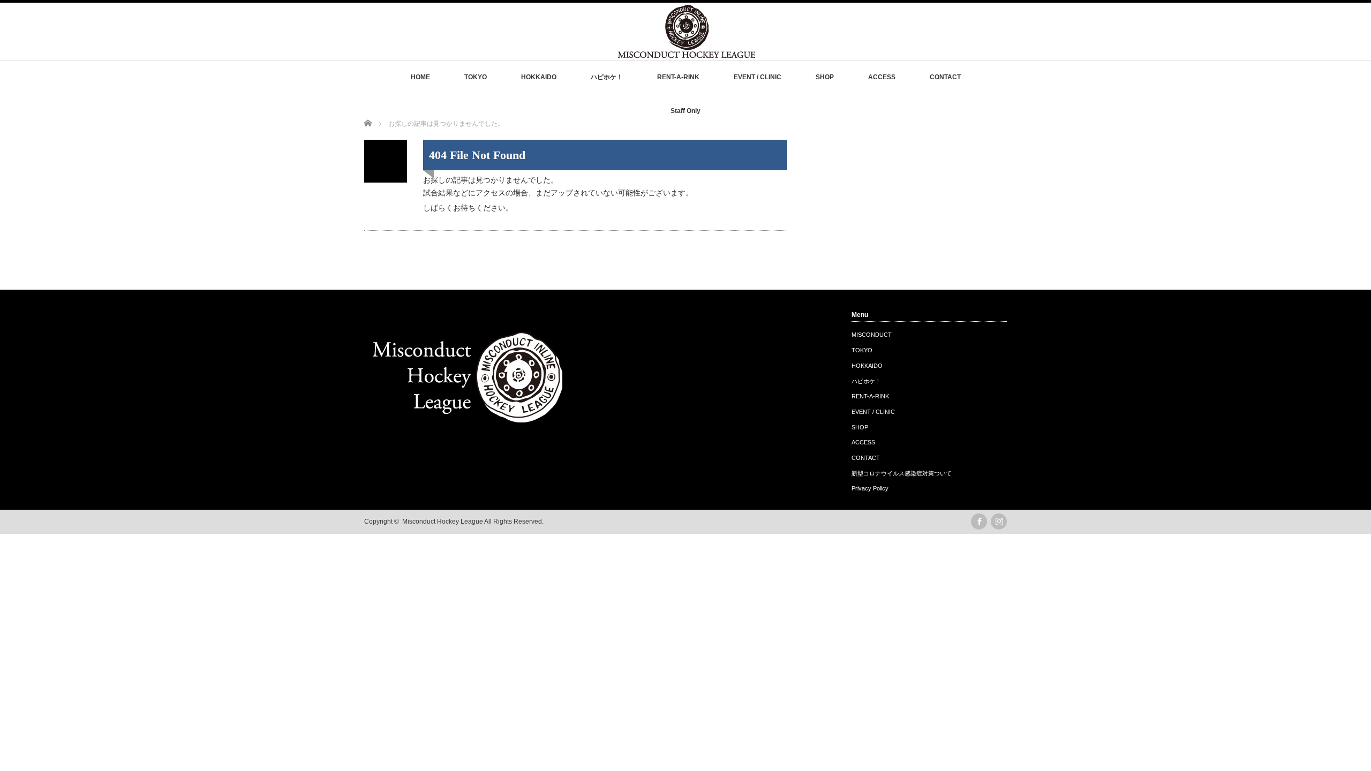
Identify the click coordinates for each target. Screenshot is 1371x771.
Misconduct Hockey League (442, 521)
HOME (420, 77)
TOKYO (475, 77)
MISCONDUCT (872, 334)
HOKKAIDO (538, 77)
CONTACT (945, 77)
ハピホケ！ (607, 77)
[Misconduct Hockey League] (686, 52)
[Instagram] (999, 521)
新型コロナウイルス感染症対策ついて (902, 473)
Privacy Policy (870, 488)
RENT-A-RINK (678, 77)
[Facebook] (979, 521)
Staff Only (685, 111)
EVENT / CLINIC (757, 77)
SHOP (825, 77)
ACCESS (881, 77)
